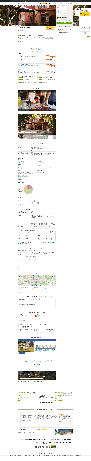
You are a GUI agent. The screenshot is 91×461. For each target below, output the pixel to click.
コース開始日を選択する (83, 27)
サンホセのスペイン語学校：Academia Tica (44, 288)
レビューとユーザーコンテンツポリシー (49, 455)
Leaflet (50, 284)
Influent (40, 291)
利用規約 (11, 455)
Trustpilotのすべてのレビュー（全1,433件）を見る (26, 432)
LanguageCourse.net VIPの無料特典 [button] (61, 17)
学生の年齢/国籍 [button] (21, 182)
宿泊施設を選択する (83, 30)
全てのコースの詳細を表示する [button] (37, 49)
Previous (17, 101)
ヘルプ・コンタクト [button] (21, 3)
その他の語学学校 (35, 287)
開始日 (58, 11)
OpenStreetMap (53, 284)
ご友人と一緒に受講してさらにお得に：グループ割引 (29, 339)
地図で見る (21, 30)
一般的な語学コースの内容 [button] (37, 51)
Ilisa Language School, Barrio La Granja (24, 288)
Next (57, 101)
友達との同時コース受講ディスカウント (64, 26)
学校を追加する (78, 455)
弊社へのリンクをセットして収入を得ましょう (68, 455)
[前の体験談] (19, 419)
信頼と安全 (58, 455)
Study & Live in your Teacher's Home (24, 292)
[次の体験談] (72, 419)
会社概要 (33, 455)
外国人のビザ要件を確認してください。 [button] (24, 323)
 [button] (29, 259)
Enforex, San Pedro (22, 291)
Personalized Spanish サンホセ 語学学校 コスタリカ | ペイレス (44, 349)
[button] (85, 24)
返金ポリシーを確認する (69, 20)
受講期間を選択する (83, 25)
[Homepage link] (18, 5)
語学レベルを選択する (83, 29)
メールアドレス (88, 32)
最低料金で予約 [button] (64, 22)
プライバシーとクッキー (26, 455)
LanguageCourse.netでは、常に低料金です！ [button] (64, 6)
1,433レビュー (66, 32)
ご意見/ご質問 (38, 455)
